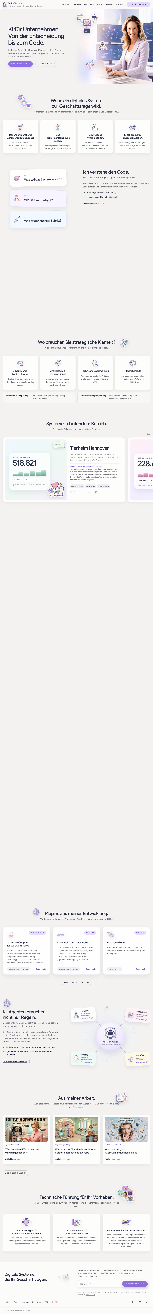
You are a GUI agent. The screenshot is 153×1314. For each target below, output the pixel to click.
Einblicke (108, 4)
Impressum (25, 1302)
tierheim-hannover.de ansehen (81, 492)
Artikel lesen (10, 1159)
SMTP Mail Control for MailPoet (74, 942)
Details (38, 969)
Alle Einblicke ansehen (15, 1173)
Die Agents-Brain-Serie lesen (15, 1061)
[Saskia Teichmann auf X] (146, 1302)
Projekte (77, 4)
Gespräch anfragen (138, 4)
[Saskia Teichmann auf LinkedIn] (133, 1302)
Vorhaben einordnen (20, 64)
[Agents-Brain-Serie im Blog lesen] (86, 24)
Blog (15, 1302)
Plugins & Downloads (92, 4)
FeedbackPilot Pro (117, 942)
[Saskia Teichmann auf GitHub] (140, 1302)
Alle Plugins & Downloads (76, 982)
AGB (46, 1302)
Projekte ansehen (46, 64)
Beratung (65, 4)
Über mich (119, 4)
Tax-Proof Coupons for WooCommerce (18, 944)
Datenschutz (90, 1295)
